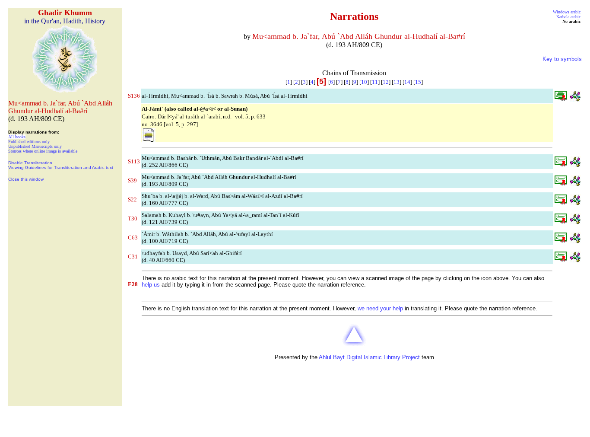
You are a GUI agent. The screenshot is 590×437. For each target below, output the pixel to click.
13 (396, 82)
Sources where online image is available (42, 151)
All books (16, 136)
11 (375, 82)
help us (151, 284)
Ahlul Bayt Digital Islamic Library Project (369, 357)
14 (407, 82)
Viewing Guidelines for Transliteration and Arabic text (60, 167)
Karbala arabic (568, 16)
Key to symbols (562, 59)
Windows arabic (566, 12)
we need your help (380, 308)
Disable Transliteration (30, 162)
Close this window (26, 179)
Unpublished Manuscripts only (35, 146)
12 (386, 82)
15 (418, 82)
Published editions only (29, 141)
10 (364, 82)
